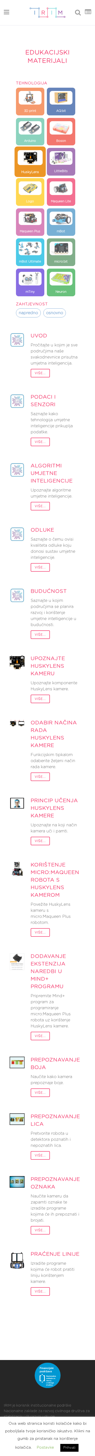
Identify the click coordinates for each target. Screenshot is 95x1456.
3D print (30, 110)
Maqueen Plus (30, 231)
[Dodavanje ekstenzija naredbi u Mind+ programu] (17, 961)
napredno (28, 313)
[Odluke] (17, 534)
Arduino (30, 140)
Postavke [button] (45, 1447)
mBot (61, 231)
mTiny (30, 291)
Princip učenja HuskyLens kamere (54, 808)
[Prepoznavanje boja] (17, 1062)
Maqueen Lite (61, 201)
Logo (30, 201)
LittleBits (61, 171)
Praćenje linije (55, 1254)
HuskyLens (30, 172)
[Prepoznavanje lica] (17, 1119)
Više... (40, 373)
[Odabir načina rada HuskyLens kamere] (17, 723)
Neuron (60, 291)
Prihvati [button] (69, 1447)
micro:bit (61, 261)
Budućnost (49, 591)
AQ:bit (61, 110)
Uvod (39, 335)
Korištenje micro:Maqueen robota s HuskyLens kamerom (55, 880)
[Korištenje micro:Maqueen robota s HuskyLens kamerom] (17, 870)
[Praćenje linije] (17, 1260)
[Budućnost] (17, 595)
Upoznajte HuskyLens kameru (48, 666)
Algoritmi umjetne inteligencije (52, 473)
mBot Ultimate (30, 261)
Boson (61, 140)
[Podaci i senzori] (17, 401)
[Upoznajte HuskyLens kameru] (17, 662)
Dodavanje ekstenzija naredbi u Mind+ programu (48, 971)
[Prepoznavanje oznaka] (17, 1181)
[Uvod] (17, 340)
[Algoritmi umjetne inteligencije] (17, 470)
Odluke (42, 530)
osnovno (54, 313)
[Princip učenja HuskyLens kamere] (17, 803)
